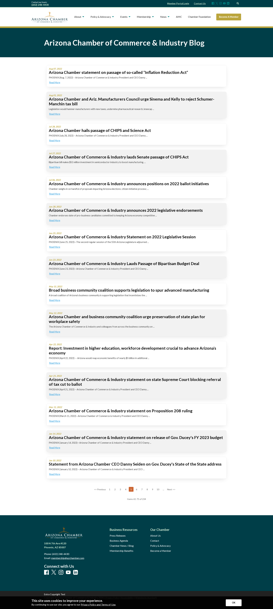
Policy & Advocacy (160, 545)
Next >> (171, 489)
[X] (216, 3)
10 (158, 489)
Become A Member (229, 16)
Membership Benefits (121, 551)
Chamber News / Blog (122, 545)
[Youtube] (224, 3)
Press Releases (118, 535)
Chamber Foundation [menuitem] (199, 16)
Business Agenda (119, 540)
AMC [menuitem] (179, 16)
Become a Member (160, 551)
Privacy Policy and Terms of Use (98, 604)
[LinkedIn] (228, 3)
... (163, 489)
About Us (155, 535)
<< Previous (100, 489)
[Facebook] (213, 3)
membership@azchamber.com (67, 558)
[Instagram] (220, 3)
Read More (54, 82)
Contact (154, 540)
